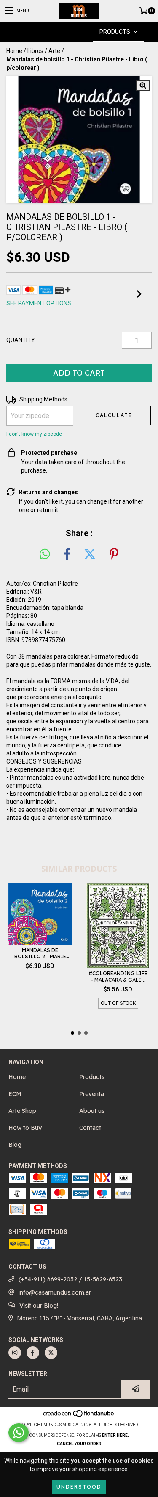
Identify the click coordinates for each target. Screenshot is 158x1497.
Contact (90, 1128)
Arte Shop (22, 1111)
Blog (14, 1144)
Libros (35, 50)
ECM (14, 1094)
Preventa (91, 1094)
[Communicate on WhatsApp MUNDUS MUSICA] (18, 1432)
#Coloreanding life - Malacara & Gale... (117, 976)
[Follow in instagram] (14, 1352)
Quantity (20, 340)
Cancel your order (79, 1444)
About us (91, 1111)
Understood (79, 1486)
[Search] (66, 32)
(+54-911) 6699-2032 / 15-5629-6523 (70, 1279)
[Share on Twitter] (90, 554)
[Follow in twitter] (51, 1352)
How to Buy (25, 1128)
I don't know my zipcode (34, 434)
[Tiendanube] (79, 1416)
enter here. (115, 1435)
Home (14, 50)
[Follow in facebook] (33, 1352)
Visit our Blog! (38, 1305)
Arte (54, 50)
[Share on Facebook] (67, 554)
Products (91, 1077)
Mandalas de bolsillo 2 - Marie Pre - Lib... (40, 953)
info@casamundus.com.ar (55, 1292)
